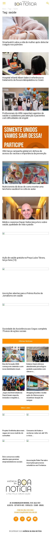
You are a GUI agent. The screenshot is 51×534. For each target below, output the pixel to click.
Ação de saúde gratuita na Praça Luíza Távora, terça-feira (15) (23, 258)
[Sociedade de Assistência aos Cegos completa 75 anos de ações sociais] (25, 314)
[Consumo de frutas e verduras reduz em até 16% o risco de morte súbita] (37, 421)
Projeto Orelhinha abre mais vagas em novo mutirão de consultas (13, 433)
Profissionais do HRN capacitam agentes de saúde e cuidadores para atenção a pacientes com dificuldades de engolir (23, 115)
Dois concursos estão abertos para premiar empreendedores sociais (12, 459)
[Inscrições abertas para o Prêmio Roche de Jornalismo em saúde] (25, 279)
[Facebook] (16, 519)
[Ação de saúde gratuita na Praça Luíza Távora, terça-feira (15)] (25, 243)
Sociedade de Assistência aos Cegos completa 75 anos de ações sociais (24, 329)
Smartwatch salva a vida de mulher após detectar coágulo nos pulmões (25, 43)
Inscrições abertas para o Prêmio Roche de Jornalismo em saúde (22, 294)
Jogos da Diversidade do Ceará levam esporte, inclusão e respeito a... (12, 395)
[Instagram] (22, 519)
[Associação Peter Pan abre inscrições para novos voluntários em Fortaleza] (37, 448)
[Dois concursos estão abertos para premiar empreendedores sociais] (13, 447)
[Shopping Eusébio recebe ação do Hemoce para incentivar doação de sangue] (37, 383)
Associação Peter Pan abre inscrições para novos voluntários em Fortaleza (37, 462)
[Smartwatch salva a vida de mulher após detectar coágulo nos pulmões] (25, 28)
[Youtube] (35, 519)
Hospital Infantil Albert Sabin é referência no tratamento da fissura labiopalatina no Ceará (23, 78)
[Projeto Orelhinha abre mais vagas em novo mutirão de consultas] (13, 421)
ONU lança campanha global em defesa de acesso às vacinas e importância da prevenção (24, 152)
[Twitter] (28, 519)
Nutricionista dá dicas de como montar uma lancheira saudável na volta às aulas (22, 187)
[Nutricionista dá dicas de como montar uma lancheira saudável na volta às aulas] (25, 172)
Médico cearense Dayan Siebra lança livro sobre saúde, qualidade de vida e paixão (24, 223)
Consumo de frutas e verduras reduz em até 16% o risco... (37, 433)
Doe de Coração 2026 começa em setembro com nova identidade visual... (12, 366)
